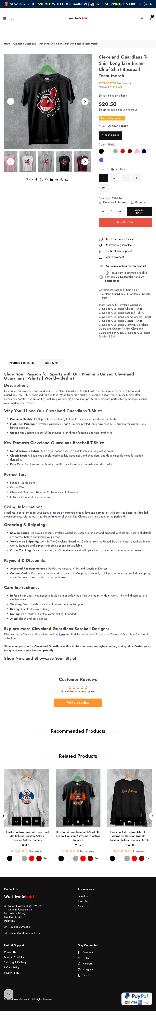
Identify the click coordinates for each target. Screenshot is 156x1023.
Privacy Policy (11, 973)
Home (7, 44)
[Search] (12, 18)
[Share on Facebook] (36, 179)
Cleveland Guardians (112, 294)
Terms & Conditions (15, 957)
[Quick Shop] (26, 821)
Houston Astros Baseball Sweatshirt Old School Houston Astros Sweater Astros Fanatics (27, 836)
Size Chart (120, 169)
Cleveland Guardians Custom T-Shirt (123, 327)
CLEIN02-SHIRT (110, 135)
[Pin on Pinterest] (46, 179)
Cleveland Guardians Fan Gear (121, 331)
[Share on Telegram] (56, 179)
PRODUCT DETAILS (21, 363)
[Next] (85, 101)
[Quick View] (36, 821)
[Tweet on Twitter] (41, 179)
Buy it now (125, 222)
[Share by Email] (66, 179)
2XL (104, 188)
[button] (149, 18)
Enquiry (139, 202)
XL (136, 178)
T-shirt (103, 298)
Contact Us (10, 952)
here (54, 516)
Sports (146, 294)
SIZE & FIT (52, 363)
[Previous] (10, 101)
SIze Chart (83, 901)
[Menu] (5, 18)
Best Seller (132, 290)
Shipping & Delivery (15, 962)
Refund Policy (11, 967)
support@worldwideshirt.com (24, 933)
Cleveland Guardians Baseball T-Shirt (121, 313)
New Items (133, 294)
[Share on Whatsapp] (61, 179)
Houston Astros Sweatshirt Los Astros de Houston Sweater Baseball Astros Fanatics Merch (129, 836)
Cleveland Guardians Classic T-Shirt (120, 321)
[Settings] (142, 18)
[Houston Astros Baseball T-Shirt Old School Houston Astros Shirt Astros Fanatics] (78, 798)
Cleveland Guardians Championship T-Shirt (125, 317)
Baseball (119, 290)
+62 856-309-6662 (19, 927)
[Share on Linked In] (51, 179)
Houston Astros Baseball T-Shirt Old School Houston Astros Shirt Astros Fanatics (78, 836)
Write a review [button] (78, 702)
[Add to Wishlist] (16, 821)
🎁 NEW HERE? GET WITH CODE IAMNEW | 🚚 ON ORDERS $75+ (78, 4)
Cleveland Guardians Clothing (117, 325)
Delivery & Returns (114, 202)
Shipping (104, 109)
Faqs (80, 906)
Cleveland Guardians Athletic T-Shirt (120, 309)
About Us (83, 896)
